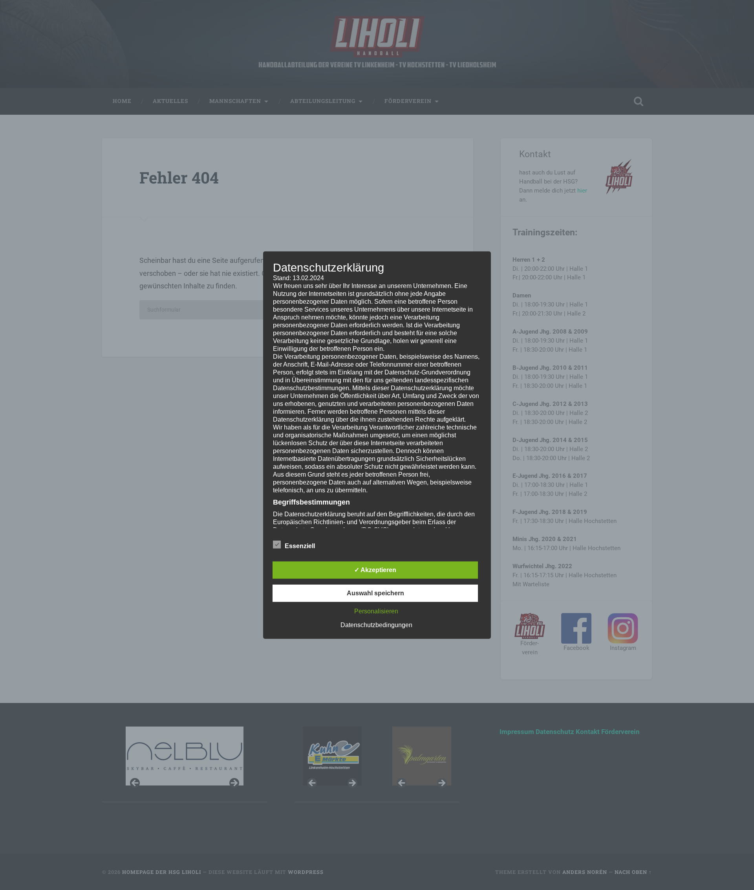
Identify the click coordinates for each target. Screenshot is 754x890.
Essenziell (300, 546)
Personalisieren (376, 611)
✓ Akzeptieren (375, 570)
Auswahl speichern (375, 593)
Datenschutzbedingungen (376, 625)
